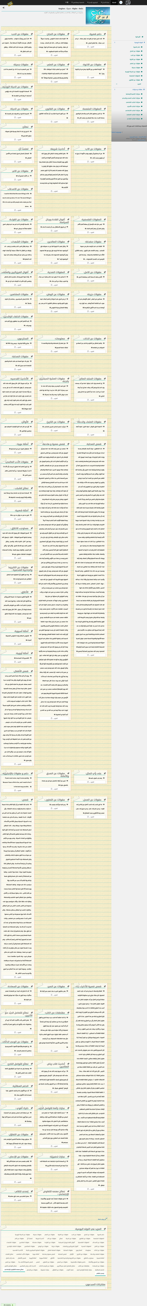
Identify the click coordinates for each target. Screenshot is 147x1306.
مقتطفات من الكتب (55, 1013)
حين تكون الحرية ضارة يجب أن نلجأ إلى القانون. (52, 113)
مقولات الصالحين (56, 242)
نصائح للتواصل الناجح (18, 1064)
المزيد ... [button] (91, 47)
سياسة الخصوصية (134, 136)
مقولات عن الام (20, 171)
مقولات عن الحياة (19, 109)
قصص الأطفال (21, 671)
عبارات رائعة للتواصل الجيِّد (52, 1108)
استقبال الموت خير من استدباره (19, 449)
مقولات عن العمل (92, 800)
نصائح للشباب (21, 488)
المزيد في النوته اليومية (88, 1229)
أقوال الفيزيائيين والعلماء (15, 272)
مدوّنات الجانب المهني (133, 114)
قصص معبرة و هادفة (54, 444)
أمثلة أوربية (22, 653)
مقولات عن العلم (135, 63)
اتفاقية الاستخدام (142, 136)
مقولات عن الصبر (56, 986)
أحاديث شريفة (58, 149)
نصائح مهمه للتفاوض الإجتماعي (56, 1192)
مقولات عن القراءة (19, 220)
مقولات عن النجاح (135, 51)
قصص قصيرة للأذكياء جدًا (88, 986)
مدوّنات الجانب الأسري (133, 106)
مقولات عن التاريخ (56, 422)
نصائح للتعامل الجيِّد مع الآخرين (18, 1014)
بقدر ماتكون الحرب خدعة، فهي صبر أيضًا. (54, 991)
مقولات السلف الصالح (90, 379)
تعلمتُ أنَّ (23, 149)
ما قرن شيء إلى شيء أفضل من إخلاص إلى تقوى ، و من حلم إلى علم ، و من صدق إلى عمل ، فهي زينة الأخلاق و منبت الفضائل (90, 808)
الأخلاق (24, 592)
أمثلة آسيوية (21, 631)
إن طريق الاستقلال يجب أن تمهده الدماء (54, 227)
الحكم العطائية (20, 1086)
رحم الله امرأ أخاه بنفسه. (58, 804)
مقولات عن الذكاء (92, 339)
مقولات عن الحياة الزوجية (132, 72)
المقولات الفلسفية (91, 220)
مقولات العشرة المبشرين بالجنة (54, 380)
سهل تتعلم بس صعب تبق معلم (19, 1196)
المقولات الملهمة (134, 76)
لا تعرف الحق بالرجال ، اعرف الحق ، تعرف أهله (89, 426)
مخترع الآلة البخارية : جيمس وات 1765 (18, 343)
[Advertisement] (129, 20)
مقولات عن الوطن (56, 294)
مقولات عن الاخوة (135, 59)
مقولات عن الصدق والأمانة (57, 774)
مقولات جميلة (136, 67)
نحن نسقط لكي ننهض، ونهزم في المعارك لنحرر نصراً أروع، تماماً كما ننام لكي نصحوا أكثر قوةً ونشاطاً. (16, 1117)
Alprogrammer (141, 140)
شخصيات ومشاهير (78, 2)
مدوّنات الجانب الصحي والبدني (131, 98)
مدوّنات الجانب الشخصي (133, 102)
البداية (114, 2)
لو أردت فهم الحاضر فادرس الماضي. (55, 427)
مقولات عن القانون (134, 80)
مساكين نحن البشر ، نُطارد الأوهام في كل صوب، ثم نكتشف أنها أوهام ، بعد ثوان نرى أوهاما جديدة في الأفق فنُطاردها (91, 303)
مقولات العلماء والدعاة (89, 422)
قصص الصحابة (94, 444)
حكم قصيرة (136, 47)
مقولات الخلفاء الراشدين (16, 317)
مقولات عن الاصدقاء (18, 189)
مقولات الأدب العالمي (17, 462)
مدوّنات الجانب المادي (133, 119)
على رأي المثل (93, 773)
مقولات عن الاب (93, 149)
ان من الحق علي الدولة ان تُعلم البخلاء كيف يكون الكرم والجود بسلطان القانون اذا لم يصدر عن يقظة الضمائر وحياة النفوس (53, 303)
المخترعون (23, 339)
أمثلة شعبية (22, 510)
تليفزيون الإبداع (93, 2)
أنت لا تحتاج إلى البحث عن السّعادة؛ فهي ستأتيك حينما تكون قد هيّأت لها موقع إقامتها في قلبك (17, 995)
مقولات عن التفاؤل (18, 1134)
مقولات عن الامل (92, 272)
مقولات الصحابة (20, 356)
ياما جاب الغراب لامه (96, 778)
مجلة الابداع (105, 2)
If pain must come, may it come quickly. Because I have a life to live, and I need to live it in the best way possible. (17, 782)
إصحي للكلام (21, 1191)
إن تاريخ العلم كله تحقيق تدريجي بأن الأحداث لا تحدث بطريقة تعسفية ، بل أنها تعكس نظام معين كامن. (17, 470)
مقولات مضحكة (93, 242)
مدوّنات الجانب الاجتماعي (132, 110)
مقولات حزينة (94, 294)
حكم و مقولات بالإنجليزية (15, 773)
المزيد (139, 84)
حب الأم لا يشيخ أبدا (23, 176)
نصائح (25, 127)
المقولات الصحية (56, 272)
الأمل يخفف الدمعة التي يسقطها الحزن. (90, 277)
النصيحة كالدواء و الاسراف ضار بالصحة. (18, 114)
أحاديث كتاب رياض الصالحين (58, 1065)
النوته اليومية (138, 42)
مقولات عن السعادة (18, 986)
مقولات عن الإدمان (18, 1157)
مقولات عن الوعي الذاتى (15, 1042)
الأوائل (25, 422)
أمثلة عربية (22, 444)
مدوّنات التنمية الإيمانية (133, 94)
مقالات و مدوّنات (137, 89)
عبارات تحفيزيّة (57, 1157)
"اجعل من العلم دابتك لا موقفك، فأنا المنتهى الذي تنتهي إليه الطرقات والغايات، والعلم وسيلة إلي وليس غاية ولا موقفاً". (55, 73)
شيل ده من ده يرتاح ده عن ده (20, 515)
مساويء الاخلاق (19, 528)
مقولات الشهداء (20, 242)
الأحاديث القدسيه (19, 379)
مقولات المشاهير (19, 294)
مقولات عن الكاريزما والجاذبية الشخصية (20, 568)
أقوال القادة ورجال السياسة (57, 221)
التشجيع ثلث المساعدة (22, 658)
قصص (25, 800)
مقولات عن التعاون (55, 800)
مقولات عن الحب (135, 55)
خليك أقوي (22, 1108)
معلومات (60, 339)
